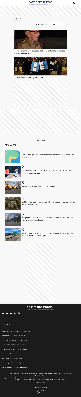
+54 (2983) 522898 (40, 375)
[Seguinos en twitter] (11, 313)
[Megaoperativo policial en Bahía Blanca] (13, 187)
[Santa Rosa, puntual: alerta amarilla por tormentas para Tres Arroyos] (13, 156)
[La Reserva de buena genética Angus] (40, 66)
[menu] (7, 3)
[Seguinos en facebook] (19, 313)
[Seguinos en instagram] (15, 313)
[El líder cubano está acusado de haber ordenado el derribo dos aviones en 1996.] (40, 39)
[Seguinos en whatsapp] (3, 313)
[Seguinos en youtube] (7, 313)
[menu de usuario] (74, 3)
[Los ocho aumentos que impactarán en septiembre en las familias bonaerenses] (13, 172)
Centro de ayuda (40, 382)
